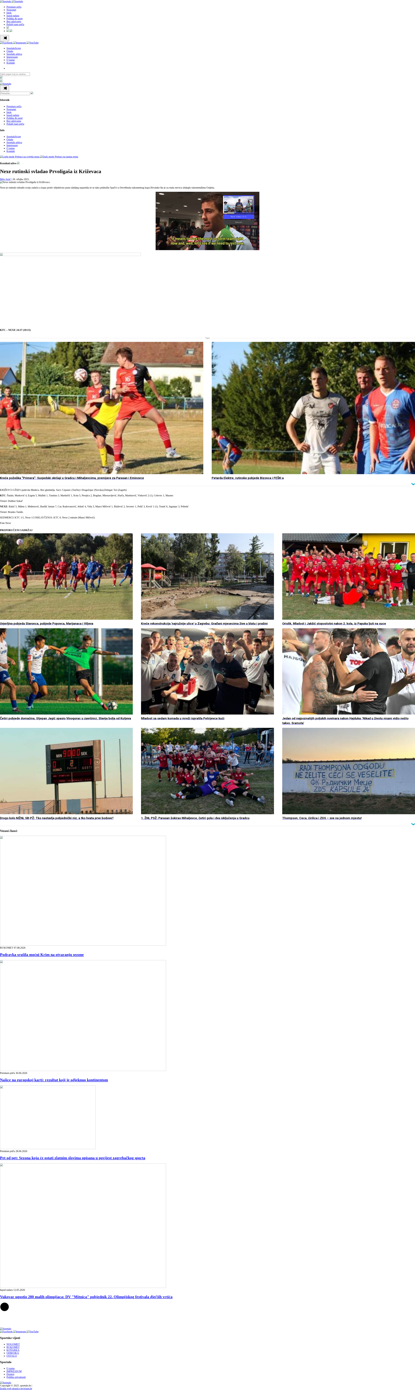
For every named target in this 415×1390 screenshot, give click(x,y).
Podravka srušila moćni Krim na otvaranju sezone (42, 954)
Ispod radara (12, 15)
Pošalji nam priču (15, 24)
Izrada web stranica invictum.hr (16, 1388)
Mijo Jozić (5, 179)
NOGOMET (13, 1344)
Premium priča (13, 7)
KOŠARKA (12, 1350)
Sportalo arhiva (14, 54)
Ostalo (9, 51)
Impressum (12, 57)
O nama (10, 60)
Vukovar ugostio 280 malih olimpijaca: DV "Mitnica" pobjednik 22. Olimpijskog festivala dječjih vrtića (86, 1297)
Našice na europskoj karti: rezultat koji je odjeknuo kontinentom (54, 1080)
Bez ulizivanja (13, 21)
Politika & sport (14, 18)
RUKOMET (13, 1347)
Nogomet (11, 9)
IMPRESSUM (14, 1371)
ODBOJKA (12, 1353)
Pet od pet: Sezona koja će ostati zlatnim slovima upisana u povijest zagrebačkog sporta (72, 1158)
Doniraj (10, 1374)
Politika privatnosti (16, 1377)
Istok (9, 12)
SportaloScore (13, 48)
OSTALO (11, 1356)
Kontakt (10, 62)
